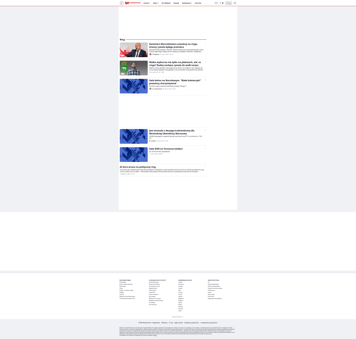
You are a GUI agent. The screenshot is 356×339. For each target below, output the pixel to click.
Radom (180, 304)
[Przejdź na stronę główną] (122, 4)
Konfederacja (211, 290)
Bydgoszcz (181, 298)
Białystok (180, 300)
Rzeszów (180, 308)
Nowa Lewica (211, 294)
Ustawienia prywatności (208, 323)
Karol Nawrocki (153, 304)
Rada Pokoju (122, 286)
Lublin (179, 311)
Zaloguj (228, 3)
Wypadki (121, 292)
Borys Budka (152, 296)
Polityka (198, 3)
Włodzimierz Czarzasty (155, 298)
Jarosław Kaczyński (154, 282)
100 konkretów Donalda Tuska (127, 298)
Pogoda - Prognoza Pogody (126, 290)
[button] (221, 3)
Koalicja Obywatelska (213, 284)
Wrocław (180, 286)
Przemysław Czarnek (154, 286)
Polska (146, 3)
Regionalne (186, 3)
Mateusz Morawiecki (154, 284)
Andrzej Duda (152, 290)
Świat (155, 3)
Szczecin (180, 292)
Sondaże (121, 294)
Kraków (180, 288)
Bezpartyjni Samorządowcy (215, 298)
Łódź (179, 290)
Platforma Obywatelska (214, 286)
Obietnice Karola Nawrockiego (127, 296)
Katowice (180, 306)
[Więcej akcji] (205, 43)
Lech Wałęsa (152, 302)
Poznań (180, 294)
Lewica (209, 292)
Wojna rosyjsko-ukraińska (126, 284)
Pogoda (176, 3)
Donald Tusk (152, 292)
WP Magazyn (122, 282)
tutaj (155, 335)
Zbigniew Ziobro (153, 288)
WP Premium (166, 3)
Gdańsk (180, 296)
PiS (208, 282)
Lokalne (180, 282)
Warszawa (181, 284)
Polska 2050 (211, 296)
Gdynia (180, 302)
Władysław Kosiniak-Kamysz (156, 300)
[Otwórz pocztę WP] (216, 3)
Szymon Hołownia (153, 294)
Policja (121, 288)
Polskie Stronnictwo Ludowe (215, 288)
